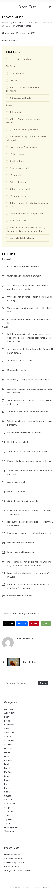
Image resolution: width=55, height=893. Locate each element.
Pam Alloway (19, 22)
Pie (5, 784)
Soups (7, 807)
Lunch (7, 768)
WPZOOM (46, 888)
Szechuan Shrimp (13, 858)
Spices (7, 815)
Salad (7, 791)
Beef (6, 717)
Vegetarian (9, 831)
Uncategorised (11, 827)
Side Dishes (9, 803)
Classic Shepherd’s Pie (15, 862)
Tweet (10, 623)
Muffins (8, 772)
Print (47, 623)
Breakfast (9, 724)
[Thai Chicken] (13, 661)
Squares (8, 819)
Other (7, 776)
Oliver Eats (27, 6)
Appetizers (9, 713)
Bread (7, 721)
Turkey (7, 823)
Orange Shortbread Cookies (17, 870)
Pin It (35, 623)
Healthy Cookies (12, 854)
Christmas (9, 740)
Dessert (8, 748)
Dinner (7, 752)
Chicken (8, 736)
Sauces (7, 795)
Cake (6, 728)
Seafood (28, 26)
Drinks (7, 756)
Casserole (9, 732)
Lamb (7, 764)
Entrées (19, 26)
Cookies (8, 744)
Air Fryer (8, 709)
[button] (3, 8)
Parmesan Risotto (12, 866)
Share (23, 623)
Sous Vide (9, 811)
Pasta (7, 780)
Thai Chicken (29, 662)
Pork (6, 788)
